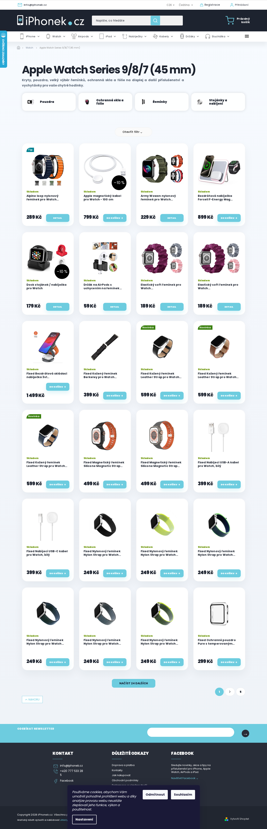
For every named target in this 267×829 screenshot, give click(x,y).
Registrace (212, 5)
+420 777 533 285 (71, 773)
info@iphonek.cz (71, 766)
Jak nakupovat (121, 775)
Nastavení (84, 819)
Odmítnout (155, 794)
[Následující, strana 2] (230, 692)
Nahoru (34, 699)
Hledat (157, 21)
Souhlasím (183, 794)
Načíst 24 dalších (133, 683)
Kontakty (117, 770)
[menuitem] (29, 36)
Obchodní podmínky (125, 780)
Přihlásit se (245, 733)
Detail (57, 218)
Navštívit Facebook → (184, 778)
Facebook (67, 781)
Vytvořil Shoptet (239, 819)
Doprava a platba (123, 765)
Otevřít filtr (131, 132)
